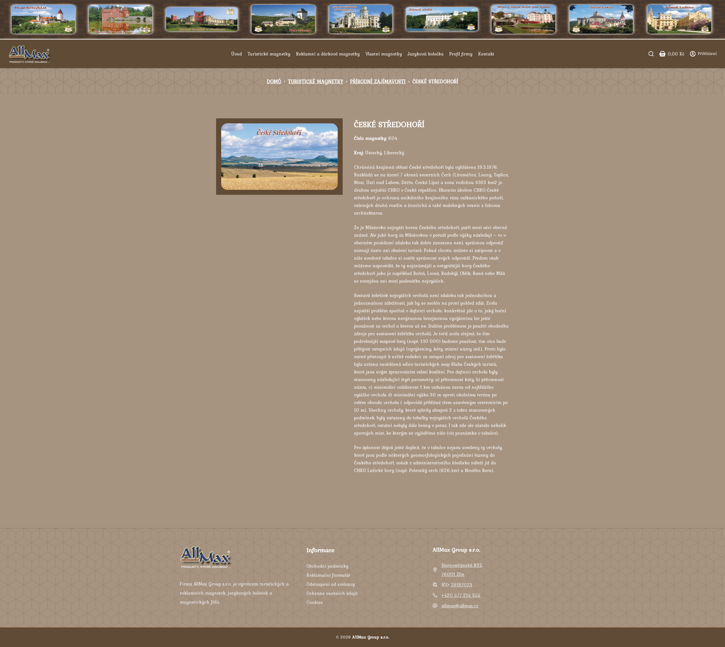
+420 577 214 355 (461, 595)
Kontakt (486, 53)
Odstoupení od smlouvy (330, 584)
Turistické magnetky (269, 53)
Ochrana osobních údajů (332, 593)
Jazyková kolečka (425, 53)
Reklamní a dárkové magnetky (328, 53)
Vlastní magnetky (383, 53)
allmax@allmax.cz (460, 605)
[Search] (651, 53)
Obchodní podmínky (327, 566)
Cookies (314, 602)
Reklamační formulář (328, 575)
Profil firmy (460, 53)
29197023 (461, 584)
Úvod (236, 53)
